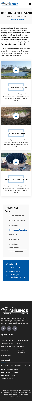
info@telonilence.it (15, 271)
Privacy (20, 394)
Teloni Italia (13, 392)
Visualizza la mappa (7, 378)
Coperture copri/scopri (14, 245)
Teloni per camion (16, 216)
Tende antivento (16, 252)
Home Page (9, 16)
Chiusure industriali (17, 220)
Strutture (13, 235)
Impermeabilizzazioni (17, 230)
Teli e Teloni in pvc (24, 392)
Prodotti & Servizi (7, 340)
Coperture (13, 225)
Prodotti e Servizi (20, 16)
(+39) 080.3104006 (9, 375)
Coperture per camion (10, 394)
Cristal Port (14, 239)
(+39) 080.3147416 (15, 268)
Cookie (26, 394)
